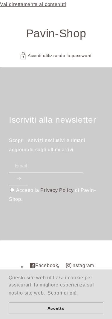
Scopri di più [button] (62, 292)
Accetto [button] (56, 308)
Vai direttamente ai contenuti (33, 4)
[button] (56, 56)
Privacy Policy (56, 190)
